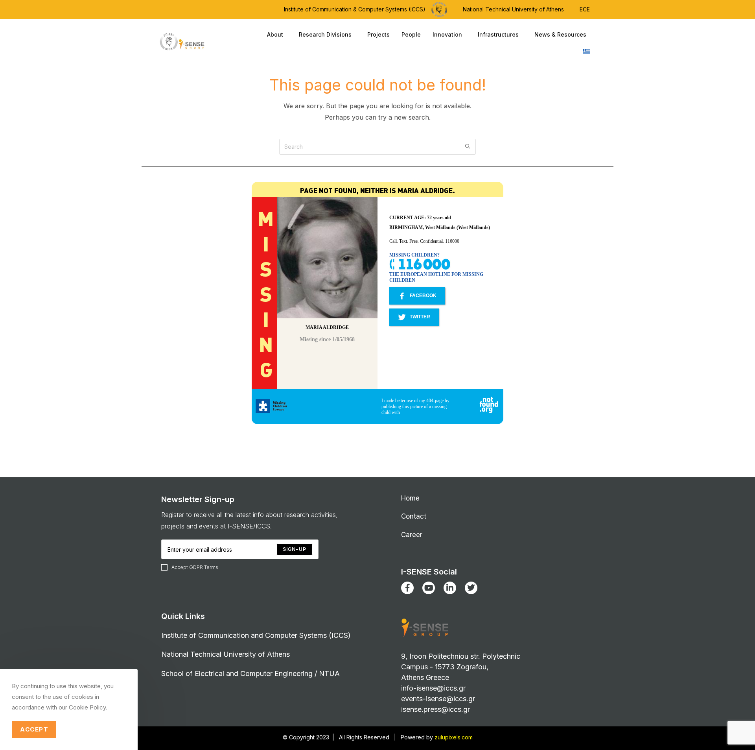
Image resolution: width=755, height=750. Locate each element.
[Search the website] (377, 146)
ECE (585, 9)
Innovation (447, 34)
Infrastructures (498, 34)
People (411, 34)
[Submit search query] (468, 147)
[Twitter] (471, 588)
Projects (378, 34)
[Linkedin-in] (450, 588)
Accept (34, 729)
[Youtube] (428, 588)
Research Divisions (325, 34)
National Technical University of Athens (513, 9)
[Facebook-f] (407, 588)
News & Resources (560, 34)
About (275, 34)
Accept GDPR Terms (194, 567)
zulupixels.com (454, 737)
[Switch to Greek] (586, 51)
